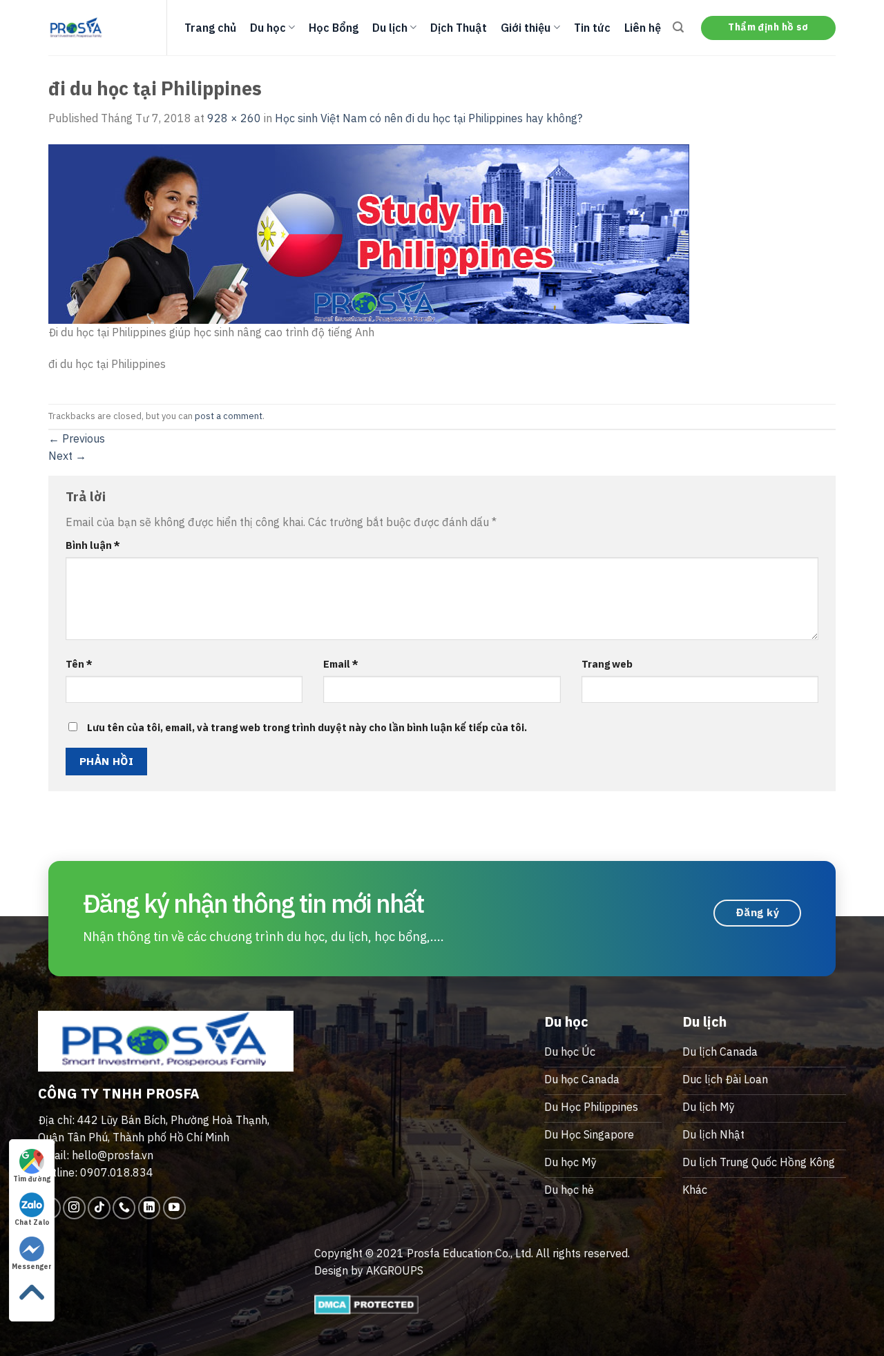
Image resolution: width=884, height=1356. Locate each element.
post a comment (228, 416)
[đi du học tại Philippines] (368, 233)
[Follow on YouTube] (174, 1208)
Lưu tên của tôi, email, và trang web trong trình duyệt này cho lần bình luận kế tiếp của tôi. (307, 727)
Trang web (607, 663)
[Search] (678, 27)
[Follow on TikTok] (99, 1208)
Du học (268, 28)
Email (340, 663)
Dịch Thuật (458, 28)
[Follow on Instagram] (74, 1208)
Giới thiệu (525, 28)
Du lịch (389, 28)
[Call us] (124, 1208)
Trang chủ (210, 28)
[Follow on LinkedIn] (149, 1208)
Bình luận (93, 545)
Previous (76, 438)
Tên (79, 663)
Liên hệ (642, 28)
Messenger (32, 1266)
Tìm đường (31, 1178)
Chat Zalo (32, 1222)
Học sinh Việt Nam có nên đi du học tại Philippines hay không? (428, 118)
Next (67, 456)
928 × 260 (234, 118)
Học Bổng (333, 28)
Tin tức (592, 28)
